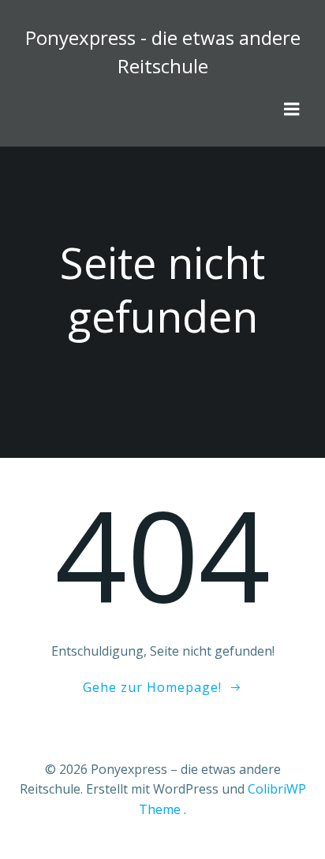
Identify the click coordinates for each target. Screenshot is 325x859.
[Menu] (291, 109)
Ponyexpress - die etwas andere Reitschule (163, 51)
